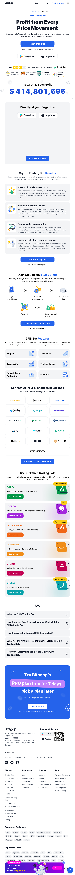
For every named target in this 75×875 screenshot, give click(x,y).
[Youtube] (11, 762)
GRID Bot (10, 781)
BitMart (27, 840)
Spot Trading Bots (11, 778)
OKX (65, 836)
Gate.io (17, 836)
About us (41, 775)
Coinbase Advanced (43, 832)
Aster (7, 832)
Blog (23, 775)
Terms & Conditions (62, 775)
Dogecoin (21, 860)
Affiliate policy (60, 788)
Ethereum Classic (43, 860)
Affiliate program (44, 781)
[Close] (63, 849)
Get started (57, 855)
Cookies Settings (13, 871)
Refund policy (60, 781)
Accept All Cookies (37, 871)
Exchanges (26, 781)
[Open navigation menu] (68, 3)
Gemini (25, 836)
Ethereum (31, 860)
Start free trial (37, 706)
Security (41, 778)
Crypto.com (57, 832)
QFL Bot (10, 794)
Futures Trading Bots (11, 799)
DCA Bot (10, 784)
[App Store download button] (48, 56)
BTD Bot (10, 788)
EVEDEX (8, 836)
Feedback (25, 788)
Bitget (32, 832)
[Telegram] (6, 762)
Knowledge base (28, 778)
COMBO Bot (11, 803)
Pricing (7, 820)
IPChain (61, 860)
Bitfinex (24, 832)
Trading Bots (35, 11)
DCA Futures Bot (13, 806)
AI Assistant (9, 810)
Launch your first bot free (37, 323)
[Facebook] (17, 762)
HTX (32, 836)
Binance (15, 832)
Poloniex (9, 840)
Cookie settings (60, 791)
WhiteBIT (18, 840)
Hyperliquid (41, 836)
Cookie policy (60, 784)
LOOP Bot (10, 791)
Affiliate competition (45, 784)
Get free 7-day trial (37, 259)
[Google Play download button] (26, 56)
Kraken (50, 836)
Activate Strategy (37, 158)
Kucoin (58, 836)
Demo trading (10, 817)
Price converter (27, 784)
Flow (53, 860)
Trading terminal (11, 813)
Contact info (43, 788)
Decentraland (10, 860)
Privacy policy (60, 778)
